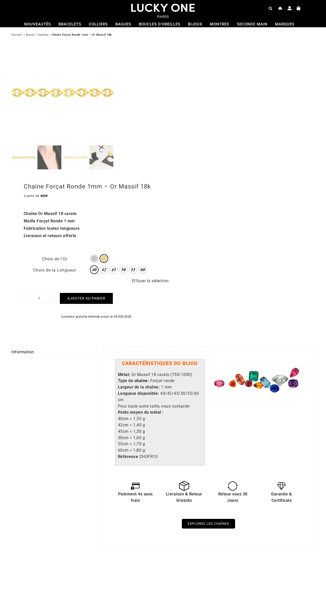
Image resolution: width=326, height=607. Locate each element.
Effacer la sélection (150, 280)
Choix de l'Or (54, 259)
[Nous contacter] (280, 8)
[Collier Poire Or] (229, 573)
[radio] (94, 258)
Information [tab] (22, 351)
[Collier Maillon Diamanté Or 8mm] (77, 573)
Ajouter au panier (86, 298)
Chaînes (43, 34)
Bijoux (30, 34)
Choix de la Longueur (54, 270)
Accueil (16, 34)
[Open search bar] (270, 8)
